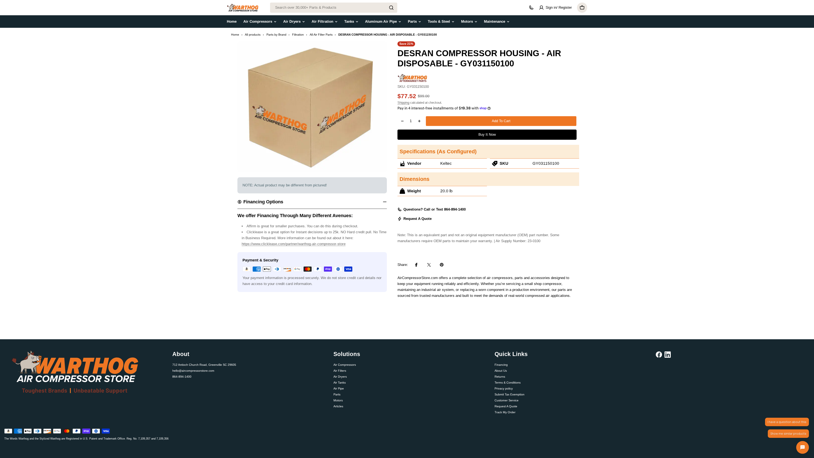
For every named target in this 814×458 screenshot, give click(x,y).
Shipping (403, 102)
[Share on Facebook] (416, 265)
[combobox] (333, 8)
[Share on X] (429, 265)
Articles (338, 406)
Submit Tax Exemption (509, 394)
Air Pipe (338, 388)
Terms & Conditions (508, 382)
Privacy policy (504, 388)
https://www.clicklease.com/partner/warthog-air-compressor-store (294, 244)
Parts (336, 394)
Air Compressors (344, 364)
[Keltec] (412, 76)
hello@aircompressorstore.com (193, 370)
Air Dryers (340, 376)
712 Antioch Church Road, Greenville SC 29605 (204, 364)
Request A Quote (417, 219)
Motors (338, 400)
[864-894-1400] (531, 7)
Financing (501, 364)
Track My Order (505, 412)
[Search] (391, 7)
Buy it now (487, 135)
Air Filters (339, 370)
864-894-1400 (181, 376)
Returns (500, 376)
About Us (501, 370)
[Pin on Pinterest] (442, 265)
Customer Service (507, 400)
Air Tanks (339, 382)
